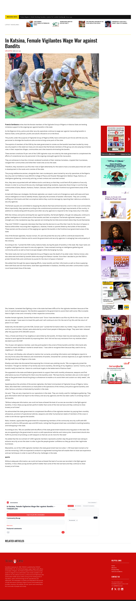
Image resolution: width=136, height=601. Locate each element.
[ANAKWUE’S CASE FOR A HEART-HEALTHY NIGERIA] (108, 24)
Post (95, 517)
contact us (116, 586)
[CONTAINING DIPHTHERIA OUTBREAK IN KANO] (29, 24)
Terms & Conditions (116, 571)
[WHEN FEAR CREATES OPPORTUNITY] (56, 24)
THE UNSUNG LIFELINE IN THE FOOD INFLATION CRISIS (94, 22)
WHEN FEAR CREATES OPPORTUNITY (66, 22)
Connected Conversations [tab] (88, 505)
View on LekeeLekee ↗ (92, 502)
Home (113, 566)
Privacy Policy (115, 569)
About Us (114, 567)
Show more (10, 525)
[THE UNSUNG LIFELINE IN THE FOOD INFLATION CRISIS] (82, 24)
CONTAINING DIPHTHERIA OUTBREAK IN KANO (41, 23)
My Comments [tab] (78, 505)
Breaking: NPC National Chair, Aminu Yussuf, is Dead (36, 17)
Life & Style (9, 51)
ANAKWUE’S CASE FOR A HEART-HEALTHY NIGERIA (119, 22)
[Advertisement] (52, 485)
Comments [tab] (70, 505)
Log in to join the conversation (36, 514)
